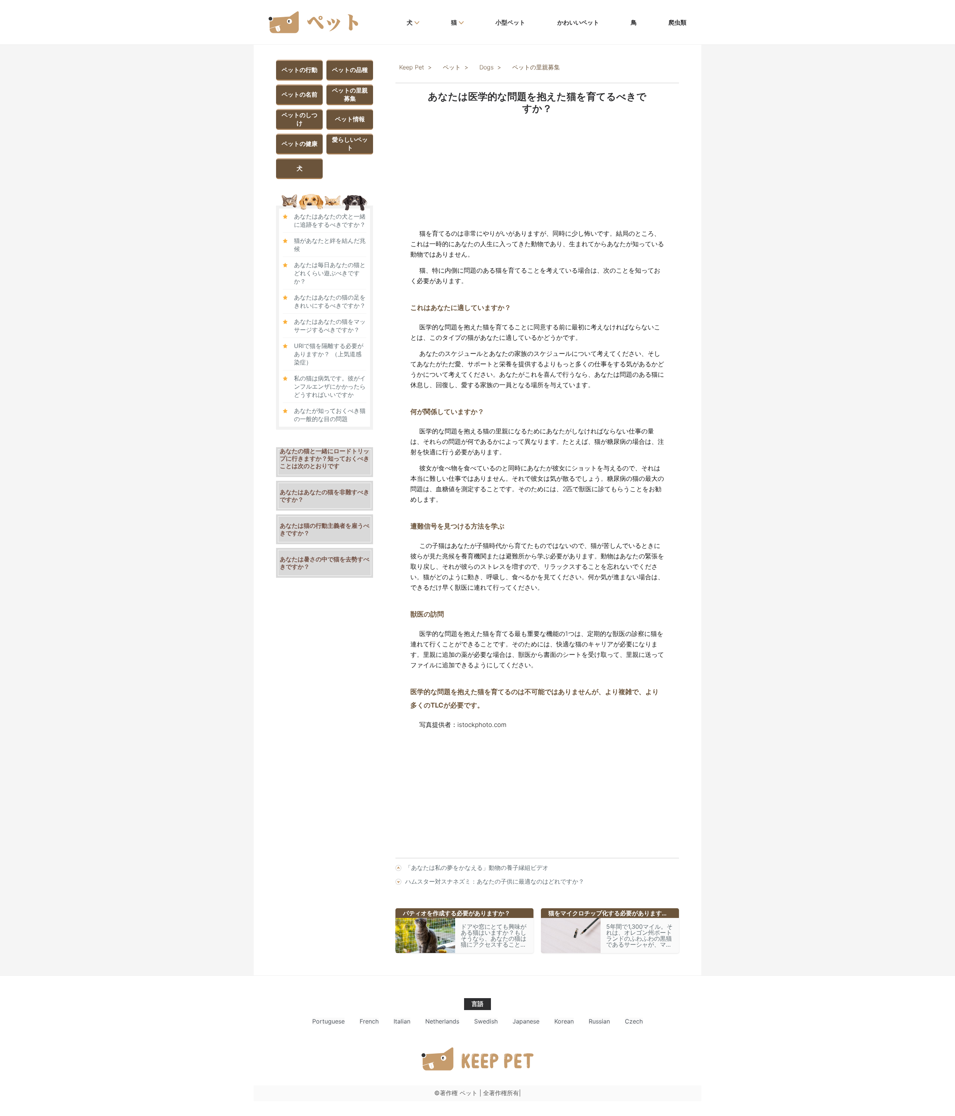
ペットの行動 (299, 69)
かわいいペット (578, 22)
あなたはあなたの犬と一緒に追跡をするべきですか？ (330, 220)
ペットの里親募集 (350, 94)
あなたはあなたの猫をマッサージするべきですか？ (330, 325)
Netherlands (442, 1021)
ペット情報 (350, 119)
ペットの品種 (350, 69)
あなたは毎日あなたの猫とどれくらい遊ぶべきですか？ (330, 273)
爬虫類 (677, 22)
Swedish (486, 1021)
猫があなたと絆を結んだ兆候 (330, 245)
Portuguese (328, 1021)
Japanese (526, 1021)
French (369, 1021)
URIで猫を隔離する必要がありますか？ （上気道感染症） (328, 354)
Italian (402, 1021)
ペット (452, 67)
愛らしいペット (350, 143)
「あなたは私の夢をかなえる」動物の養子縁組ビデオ (476, 867)
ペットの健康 (299, 143)
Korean (564, 1021)
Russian (599, 1021)
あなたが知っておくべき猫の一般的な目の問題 (330, 415)
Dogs (486, 67)
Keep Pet (411, 67)
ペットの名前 (299, 94)
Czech (634, 1021)
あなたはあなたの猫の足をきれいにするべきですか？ (330, 301)
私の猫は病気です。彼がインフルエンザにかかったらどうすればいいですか (330, 386)
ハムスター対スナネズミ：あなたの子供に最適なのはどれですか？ (494, 881)
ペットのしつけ (299, 119)
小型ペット (510, 22)
